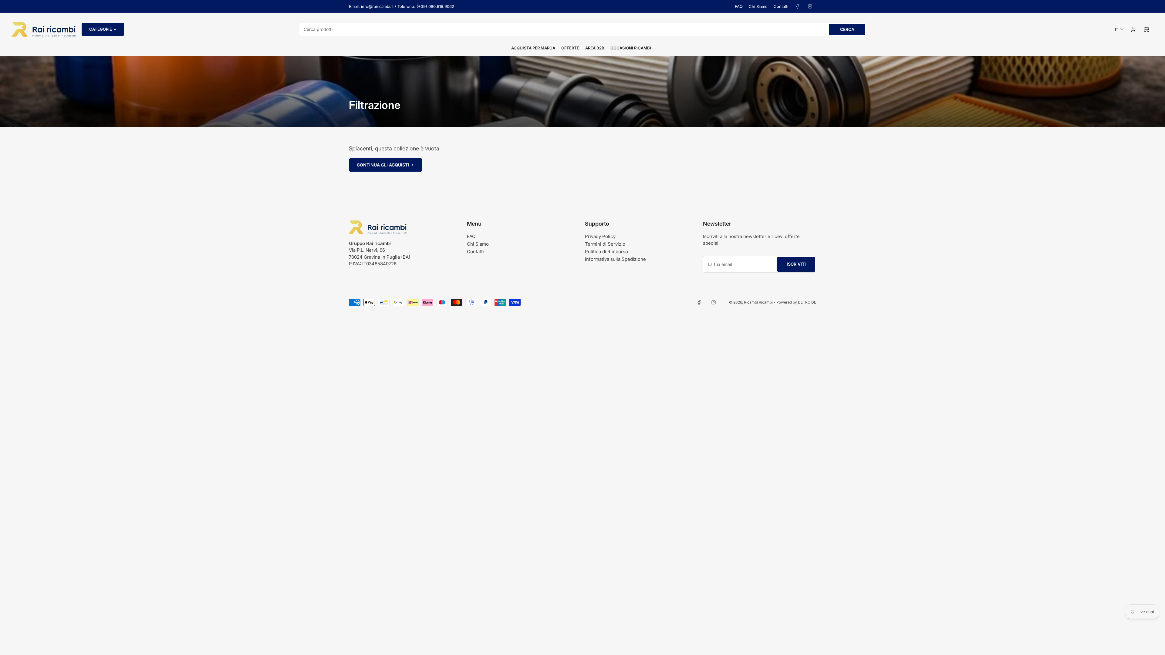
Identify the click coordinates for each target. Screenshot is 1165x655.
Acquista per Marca (533, 47)
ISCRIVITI (796, 264)
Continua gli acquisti (383, 164)
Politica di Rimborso (606, 251)
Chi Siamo (758, 6)
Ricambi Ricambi (758, 302)
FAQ (739, 6)
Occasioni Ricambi (630, 47)
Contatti (781, 6)
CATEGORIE (100, 29)
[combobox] (582, 29)
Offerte (570, 47)
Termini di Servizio (605, 244)
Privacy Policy (600, 236)
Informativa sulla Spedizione (615, 259)
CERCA (847, 29)
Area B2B (594, 47)
